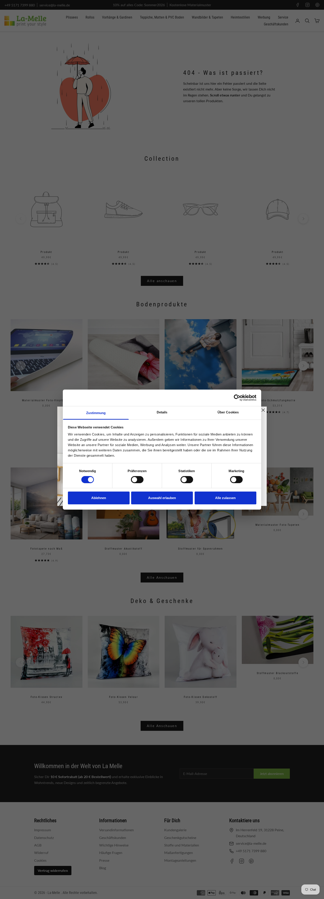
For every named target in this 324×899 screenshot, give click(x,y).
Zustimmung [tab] (96, 413)
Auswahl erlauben (162, 498)
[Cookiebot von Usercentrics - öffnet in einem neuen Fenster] (237, 397)
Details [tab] (162, 412)
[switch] (137, 479)
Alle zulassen (225, 498)
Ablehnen (98, 498)
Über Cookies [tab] (228, 412)
